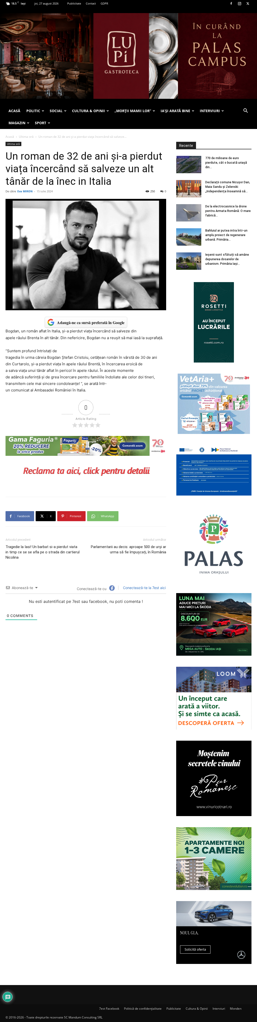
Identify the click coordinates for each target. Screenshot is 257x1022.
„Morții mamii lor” (132, 110)
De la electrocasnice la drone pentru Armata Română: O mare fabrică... (228, 211)
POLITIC (33, 110)
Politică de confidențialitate (143, 1008)
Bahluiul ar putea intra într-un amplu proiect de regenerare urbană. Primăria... (226, 235)
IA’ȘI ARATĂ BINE (175, 110)
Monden (235, 1008)
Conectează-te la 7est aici (144, 588)
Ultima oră (26, 137)
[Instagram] (239, 3)
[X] (247, 3)
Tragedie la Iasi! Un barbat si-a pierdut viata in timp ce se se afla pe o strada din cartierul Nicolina (43, 552)
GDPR (104, 3)
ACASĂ (14, 110)
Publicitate (74, 3)
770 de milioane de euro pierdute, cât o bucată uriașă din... (226, 162)
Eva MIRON (25, 191)
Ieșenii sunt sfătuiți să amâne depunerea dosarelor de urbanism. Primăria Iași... (227, 259)
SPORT (40, 122)
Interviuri (219, 1008)
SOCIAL (56, 110)
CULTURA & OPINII (88, 110)
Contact (91, 3)
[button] (245, 111)
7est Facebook (109, 1008)
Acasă (10, 137)
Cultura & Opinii (197, 1008)
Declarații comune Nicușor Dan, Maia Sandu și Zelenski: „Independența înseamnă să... (227, 187)
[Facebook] (231, 3)
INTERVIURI (210, 110)
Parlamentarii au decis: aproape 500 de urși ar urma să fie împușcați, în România (128, 549)
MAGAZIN (17, 122)
